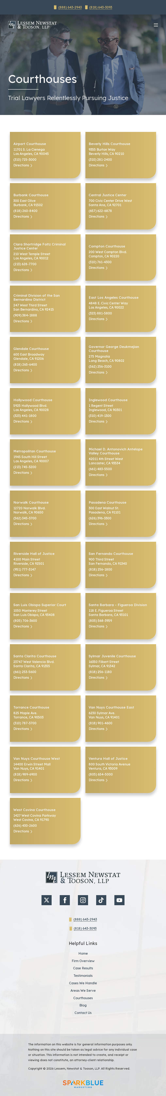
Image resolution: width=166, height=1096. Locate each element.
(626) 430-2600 (25, 826)
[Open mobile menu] (156, 25)
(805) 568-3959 (100, 621)
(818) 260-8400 (25, 211)
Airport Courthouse (29, 144)
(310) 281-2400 (100, 160)
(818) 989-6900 (25, 774)
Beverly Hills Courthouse (109, 144)
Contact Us (83, 1013)
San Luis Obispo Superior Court (39, 605)
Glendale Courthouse (31, 349)
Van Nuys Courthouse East (111, 707)
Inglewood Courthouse (108, 400)
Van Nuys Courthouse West (36, 759)
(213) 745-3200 (24, 467)
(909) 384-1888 (25, 315)
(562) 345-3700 (24, 518)
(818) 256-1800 (100, 569)
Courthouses (83, 998)
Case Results (83, 968)
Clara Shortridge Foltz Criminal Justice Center (39, 246)
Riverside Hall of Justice (33, 554)
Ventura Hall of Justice (108, 759)
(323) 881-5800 (100, 313)
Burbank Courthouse (30, 195)
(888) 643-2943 (70, 7)
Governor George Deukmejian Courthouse (114, 349)
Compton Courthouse (107, 246)
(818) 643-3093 (100, 7)
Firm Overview (83, 961)
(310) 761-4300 (100, 262)
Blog (83, 1005)
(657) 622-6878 (100, 211)
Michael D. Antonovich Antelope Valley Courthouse (116, 451)
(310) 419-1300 (100, 416)
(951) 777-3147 (24, 569)
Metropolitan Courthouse (34, 451)
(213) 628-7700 (24, 264)
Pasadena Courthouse (107, 502)
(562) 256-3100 (100, 366)
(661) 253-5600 (24, 672)
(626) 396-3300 (100, 518)
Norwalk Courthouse (31, 502)
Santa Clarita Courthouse (34, 656)
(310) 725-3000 (24, 160)
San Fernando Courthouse (111, 554)
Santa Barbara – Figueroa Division (118, 605)
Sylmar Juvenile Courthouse (112, 656)
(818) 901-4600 (100, 723)
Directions (21, 165)
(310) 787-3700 (24, 723)
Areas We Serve (83, 990)
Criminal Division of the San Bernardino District (36, 297)
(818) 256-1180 (100, 672)
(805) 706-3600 (25, 621)
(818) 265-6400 (25, 364)
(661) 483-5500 (100, 469)
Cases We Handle (83, 983)
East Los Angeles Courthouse (113, 297)
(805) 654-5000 (101, 774)
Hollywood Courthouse (32, 400)
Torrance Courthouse (31, 707)
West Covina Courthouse (34, 810)
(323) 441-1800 (24, 416)
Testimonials (83, 976)
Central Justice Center (108, 195)
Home (83, 953)
